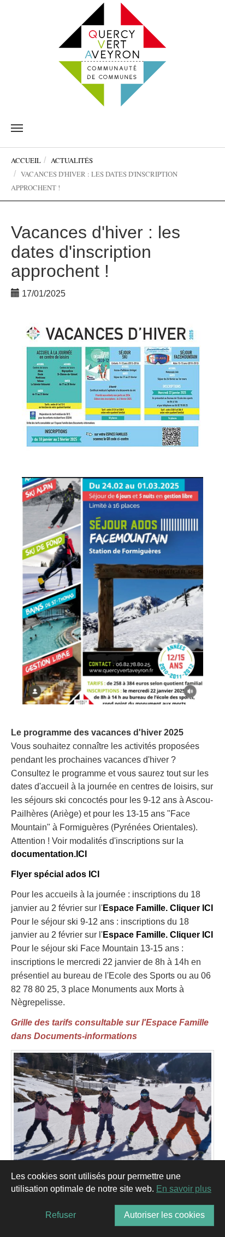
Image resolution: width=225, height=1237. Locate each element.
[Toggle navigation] (17, 128)
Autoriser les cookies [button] (164, 1215)
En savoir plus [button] (183, 1188)
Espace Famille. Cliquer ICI (158, 908)
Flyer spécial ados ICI (55, 874)
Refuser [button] (60, 1215)
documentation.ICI (49, 854)
